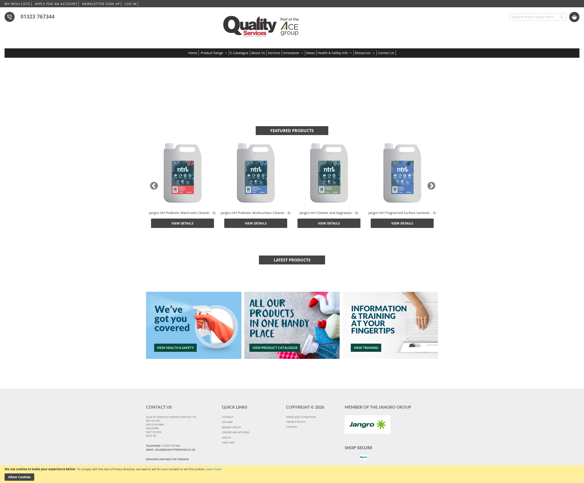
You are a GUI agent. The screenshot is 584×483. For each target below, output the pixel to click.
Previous (154, 186)
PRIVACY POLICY (295, 421)
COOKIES (291, 426)
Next (430, 186)
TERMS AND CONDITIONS (301, 417)
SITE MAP (227, 422)
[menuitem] (193, 52)
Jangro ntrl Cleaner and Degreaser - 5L (329, 213)
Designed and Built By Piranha (167, 459)
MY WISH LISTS (17, 4)
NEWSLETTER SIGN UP (101, 4)
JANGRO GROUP (231, 427)
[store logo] (262, 25)
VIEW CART (228, 442)
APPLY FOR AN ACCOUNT (56, 4)
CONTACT (227, 417)
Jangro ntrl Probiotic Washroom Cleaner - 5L (182, 213)
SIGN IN (226, 437)
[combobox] (537, 17)
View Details (182, 223)
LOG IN (131, 4)
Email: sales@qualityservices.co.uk (170, 449)
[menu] (292, 52)
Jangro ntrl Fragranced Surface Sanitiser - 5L (402, 213)
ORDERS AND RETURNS (235, 432)
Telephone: (163, 446)
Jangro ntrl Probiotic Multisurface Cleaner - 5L (256, 213)
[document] (292, 474)
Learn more (213, 469)
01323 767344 (38, 16)
